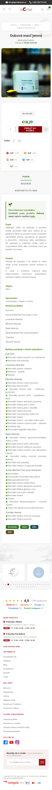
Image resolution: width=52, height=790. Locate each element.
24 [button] (21, 586)
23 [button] (19, 586)
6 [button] (15, 584)
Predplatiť (42, 762)
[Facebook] (5, 742)
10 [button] (24, 584)
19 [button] (44, 584)
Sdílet (7, 140)
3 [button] (8, 584)
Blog (5, 665)
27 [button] (28, 586)
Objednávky (8, 692)
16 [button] (37, 584)
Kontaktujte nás (26, 190)
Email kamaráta (19, 140)
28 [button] (30, 586)
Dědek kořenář (30, 43)
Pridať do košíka (30, 129)
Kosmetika (12, 527)
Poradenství (8, 669)
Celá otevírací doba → (12, 646)
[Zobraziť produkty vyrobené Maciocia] (13, 572)
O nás (5, 677)
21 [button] (48, 584)
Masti (24, 527)
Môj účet (7, 688)
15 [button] (35, 584)
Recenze (26, 183)
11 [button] (26, 584)
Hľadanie (7, 661)
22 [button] (17, 586)
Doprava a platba (10, 719)
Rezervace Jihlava (11, 708)
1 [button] (3, 584)
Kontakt (6, 673)
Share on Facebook (13, 140)
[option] (13, 572)
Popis (26, 177)
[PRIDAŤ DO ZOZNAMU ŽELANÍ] (46, 129)
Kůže (34, 527)
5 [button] (13, 584)
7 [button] (17, 584)
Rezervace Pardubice (12, 704)
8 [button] (19, 584)
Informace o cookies (12, 723)
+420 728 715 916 (39, 2)
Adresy (6, 696)
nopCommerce (17, 778)
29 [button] (32, 586)
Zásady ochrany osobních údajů (16, 727)
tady (32, 216)
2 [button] (5, 584)
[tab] (26, 176)
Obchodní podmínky (11, 731)
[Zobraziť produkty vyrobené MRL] (38, 572)
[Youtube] (11, 742)
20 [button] (46, 584)
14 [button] (33, 584)
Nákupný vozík (9, 700)
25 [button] (23, 586)
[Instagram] (17, 742)
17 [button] (39, 584)
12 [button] (28, 584)
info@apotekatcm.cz (17, 2)
